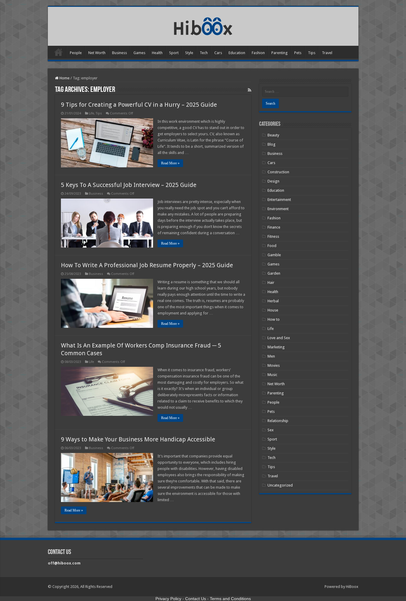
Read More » (170, 163)
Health (157, 53)
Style (189, 53)
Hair (270, 282)
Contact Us (195, 598)
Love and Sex (278, 338)
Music (272, 374)
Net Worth (97, 53)
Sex (270, 430)
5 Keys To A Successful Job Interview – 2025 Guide (128, 184)
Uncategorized (280, 485)
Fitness (273, 236)
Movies (273, 365)
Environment (278, 209)
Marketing (276, 347)
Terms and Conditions (230, 598)
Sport (174, 53)
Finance (273, 227)
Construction (278, 172)
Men (271, 356)
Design (273, 181)
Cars (218, 53)
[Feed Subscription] (249, 90)
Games (139, 53)
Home (58, 52)
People (76, 53)
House (272, 310)
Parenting (279, 53)
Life (91, 113)
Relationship (277, 421)
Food (271, 245)
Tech (204, 53)
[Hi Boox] (203, 25)
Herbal (273, 301)
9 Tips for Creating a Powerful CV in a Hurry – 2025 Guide (139, 104)
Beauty (273, 135)
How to (273, 319)
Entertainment (279, 199)
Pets (297, 53)
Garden (273, 273)
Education (237, 53)
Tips (311, 53)
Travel (327, 53)
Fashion (258, 53)
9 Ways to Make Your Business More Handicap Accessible (138, 439)
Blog (271, 144)
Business (119, 53)
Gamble (274, 255)
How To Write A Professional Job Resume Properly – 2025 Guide (147, 265)
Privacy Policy (168, 598)
